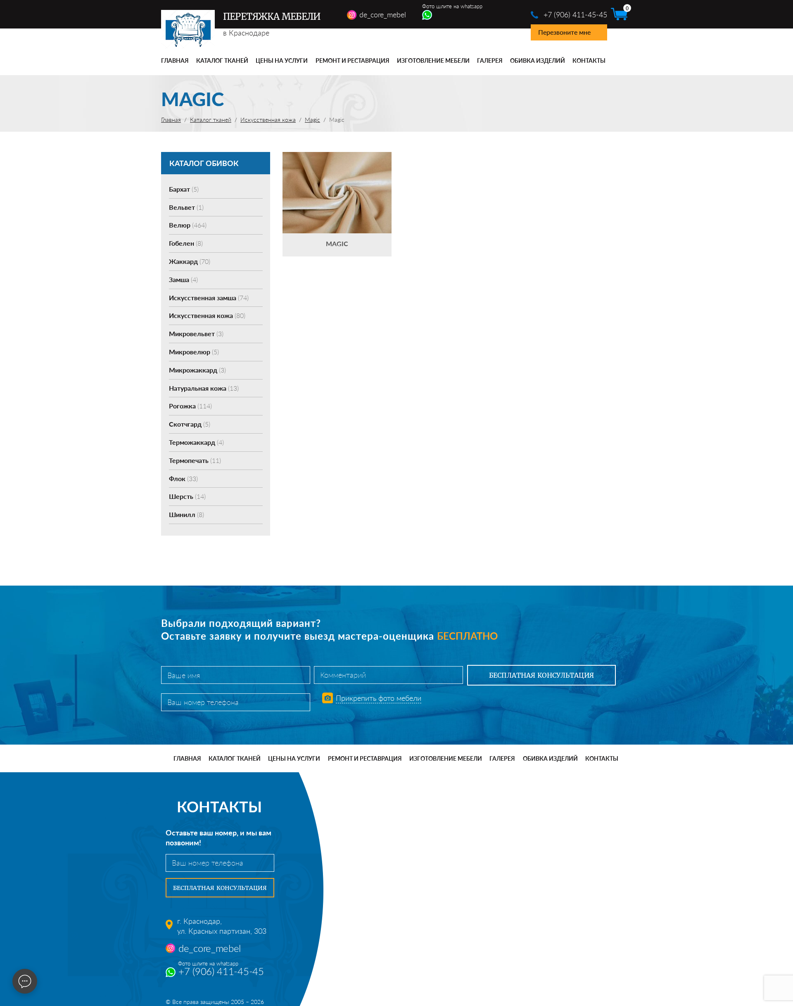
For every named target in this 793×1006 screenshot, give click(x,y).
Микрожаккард (197, 370)
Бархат (184, 189)
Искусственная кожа (207, 315)
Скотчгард (189, 424)
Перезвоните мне (564, 32)
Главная (175, 60)
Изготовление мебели (433, 60)
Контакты (588, 60)
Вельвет (186, 207)
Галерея (490, 60)
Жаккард (189, 261)
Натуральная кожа (204, 388)
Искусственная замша (209, 297)
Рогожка (190, 406)
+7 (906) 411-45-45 (575, 14)
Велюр (188, 225)
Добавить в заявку (337, 204)
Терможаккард (196, 442)
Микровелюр (194, 352)
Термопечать (195, 460)
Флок (183, 478)
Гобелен (186, 243)
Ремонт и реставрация (352, 60)
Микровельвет (196, 333)
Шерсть (187, 496)
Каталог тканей (222, 60)
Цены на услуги (282, 60)
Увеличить (337, 180)
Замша (183, 279)
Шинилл (186, 514)
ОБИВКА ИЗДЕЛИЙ (537, 60)
